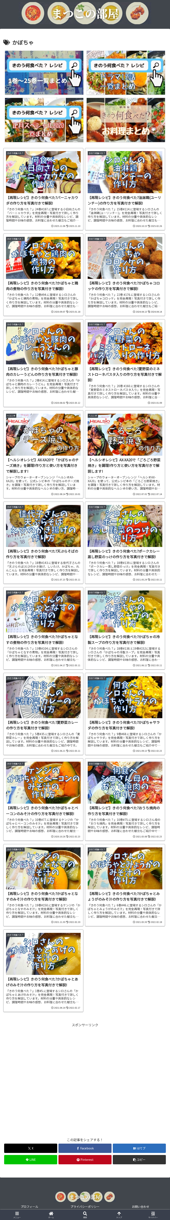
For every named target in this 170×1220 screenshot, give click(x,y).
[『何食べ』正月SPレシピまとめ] (44, 120)
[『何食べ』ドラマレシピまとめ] (126, 73)
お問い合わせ (140, 1206)
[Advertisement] (85, 1080)
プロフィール (29, 1206)
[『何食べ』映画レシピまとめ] (126, 120)
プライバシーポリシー (85, 1206)
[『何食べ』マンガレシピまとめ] (44, 73)
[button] (139, 1159)
